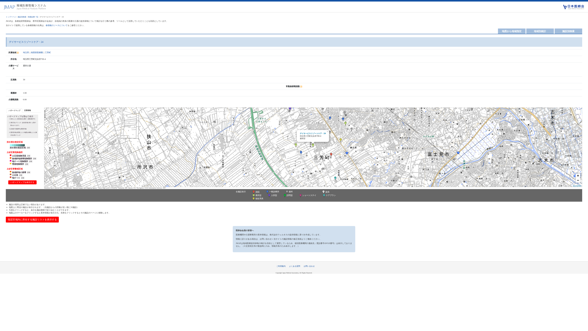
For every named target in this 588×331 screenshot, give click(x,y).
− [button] (578, 180)
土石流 (15, 175)
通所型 (258, 195)
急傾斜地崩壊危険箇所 (22, 158)
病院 (258, 192)
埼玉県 (26, 52)
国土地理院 (577, 186)
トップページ (11, 17)
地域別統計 (540, 31)
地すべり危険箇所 (20, 161)
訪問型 (290, 195)
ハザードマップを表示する (22, 182)
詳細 (28, 147)
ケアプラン (331, 195)
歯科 (291, 191)
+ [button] (578, 176)
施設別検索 (22, 17)
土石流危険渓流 (19, 156)
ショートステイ (309, 195)
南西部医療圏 (37, 52)
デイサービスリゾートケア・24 (313, 133)
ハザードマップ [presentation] (14, 110)
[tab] (14, 110)
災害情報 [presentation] (27, 110)
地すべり (16, 178)
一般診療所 (274, 191)
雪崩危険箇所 (18, 164)
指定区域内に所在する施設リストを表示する (32, 219)
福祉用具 (259, 198)
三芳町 (48, 52)
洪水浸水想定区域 (18, 147)
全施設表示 (241, 191)
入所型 (274, 195)
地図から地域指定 (512, 31)
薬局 (327, 192)
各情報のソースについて (57, 25)
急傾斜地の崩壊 (19, 172)
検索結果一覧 (33, 17)
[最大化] (578, 111)
